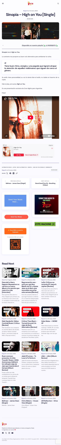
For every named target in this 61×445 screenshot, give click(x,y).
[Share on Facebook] (10, 173)
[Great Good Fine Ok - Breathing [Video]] (45, 183)
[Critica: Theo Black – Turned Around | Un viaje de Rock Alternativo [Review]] (30, 311)
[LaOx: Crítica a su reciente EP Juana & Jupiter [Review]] (50, 273)
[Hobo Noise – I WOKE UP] (50, 311)
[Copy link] (16, 173)
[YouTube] (12, 433)
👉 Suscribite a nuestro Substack (15, 231)
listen (14, 167)
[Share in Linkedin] (13, 173)
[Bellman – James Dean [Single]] (11, 391)
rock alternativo (22, 167)
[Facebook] (2, 433)
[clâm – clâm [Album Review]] (50, 346)
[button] (3, 3)
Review (26, 272)
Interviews (7, 270)
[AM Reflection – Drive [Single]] (50, 391)
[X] (6, 433)
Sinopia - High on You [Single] (36, 167)
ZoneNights (49, 167)
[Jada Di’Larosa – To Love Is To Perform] (30, 346)
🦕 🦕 (40, 45)
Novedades (30, 18)
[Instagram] (9, 433)
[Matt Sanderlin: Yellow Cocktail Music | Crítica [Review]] (11, 311)
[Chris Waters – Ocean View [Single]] (30, 391)
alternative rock (7, 167)
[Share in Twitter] (7, 173)
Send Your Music (16, 217)
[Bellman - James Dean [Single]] (16, 183)
